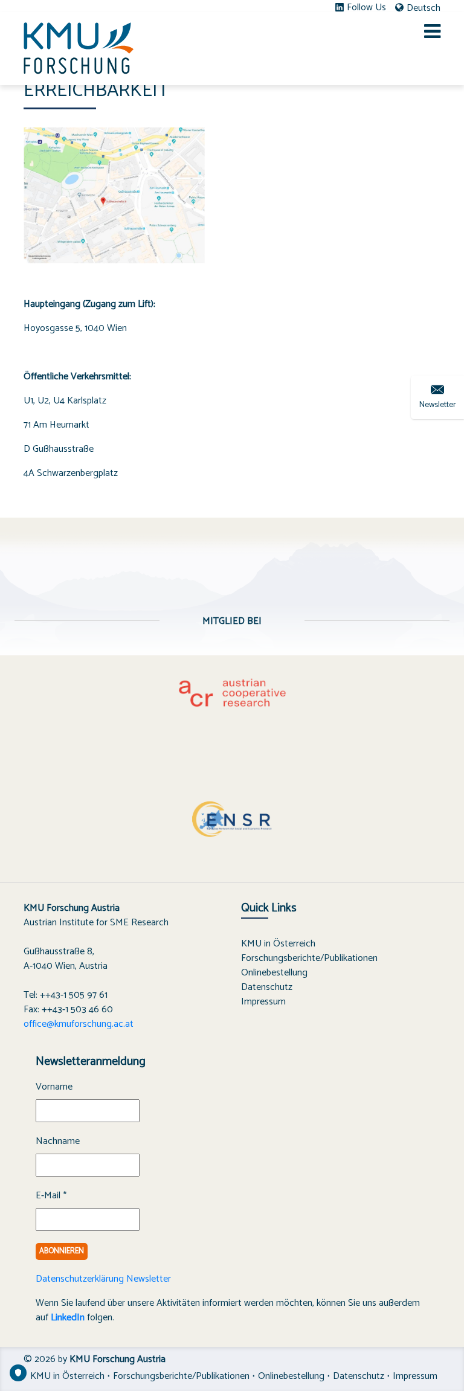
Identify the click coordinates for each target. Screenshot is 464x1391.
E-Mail (51, 1196)
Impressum (263, 1002)
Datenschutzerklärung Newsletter (103, 1279)
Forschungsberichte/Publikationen (309, 958)
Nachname (58, 1141)
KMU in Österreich (278, 944)
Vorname (54, 1087)
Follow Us (366, 8)
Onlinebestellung (274, 973)
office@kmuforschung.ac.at (79, 1024)
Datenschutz (266, 987)
